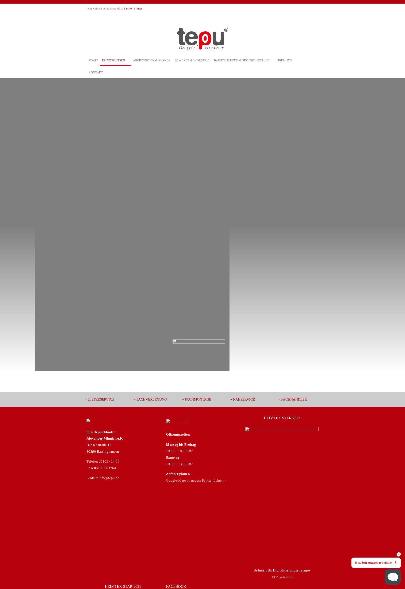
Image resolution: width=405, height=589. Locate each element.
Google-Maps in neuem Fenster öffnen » (196, 480)
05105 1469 (124, 8)
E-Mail (138, 8)
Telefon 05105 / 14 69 (102, 461)
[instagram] (94, 15)
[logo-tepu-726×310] (202, 29)
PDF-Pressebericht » (282, 577)
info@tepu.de (109, 478)
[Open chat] (393, 577)
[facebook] (87, 15)
